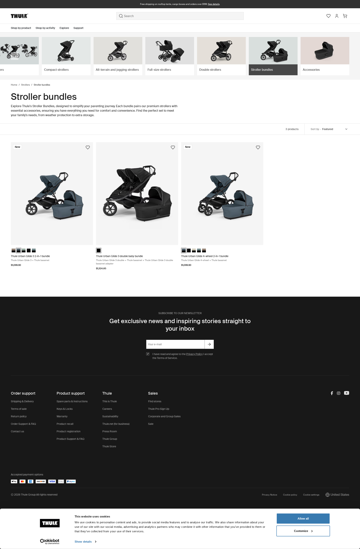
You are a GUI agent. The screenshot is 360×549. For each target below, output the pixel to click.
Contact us (17, 431)
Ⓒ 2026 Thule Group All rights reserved (34, 494)
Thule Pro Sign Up (158, 409)
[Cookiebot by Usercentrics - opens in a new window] (49, 541)
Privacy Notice (269, 494)
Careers (107, 409)
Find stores (154, 401)
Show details (83, 541)
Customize (301, 530)
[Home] (63, 16)
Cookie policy (290, 494)
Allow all (303, 518)
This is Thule (109, 401)
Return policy (19, 416)
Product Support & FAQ (70, 439)
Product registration (68, 431)
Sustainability (110, 416)
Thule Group (109, 439)
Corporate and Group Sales (164, 416)
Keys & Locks (65, 409)
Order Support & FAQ (23, 424)
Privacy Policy (194, 354)
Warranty (62, 416)
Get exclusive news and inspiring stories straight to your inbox (180, 324)
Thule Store (109, 446)
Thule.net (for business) (115, 424)
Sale (150, 424)
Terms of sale (19, 409)
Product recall (65, 424)
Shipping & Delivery (22, 401)
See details (214, 4)
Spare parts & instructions (72, 401)
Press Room (109, 431)
